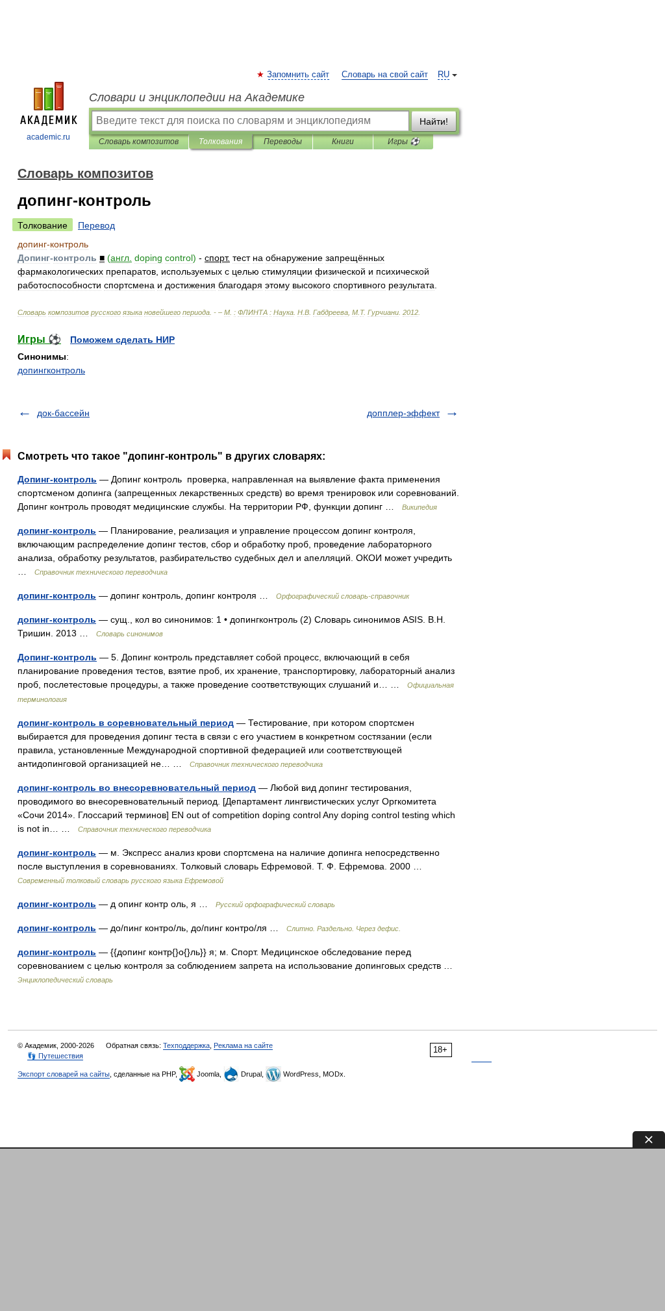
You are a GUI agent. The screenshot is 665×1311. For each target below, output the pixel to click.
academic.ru (48, 137)
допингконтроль (51, 370)
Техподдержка (186, 1045)
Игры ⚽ (404, 141)
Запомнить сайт (298, 74)
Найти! (434, 121)
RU (443, 74)
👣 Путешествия (55, 1056)
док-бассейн (63, 413)
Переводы (283, 141)
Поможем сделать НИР (122, 339)
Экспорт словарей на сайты (64, 1074)
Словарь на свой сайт (385, 74)
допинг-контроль (57, 530)
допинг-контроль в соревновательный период (126, 723)
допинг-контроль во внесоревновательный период (137, 787)
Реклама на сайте (243, 1045)
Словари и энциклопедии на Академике (197, 97)
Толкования (220, 141)
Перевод (96, 225)
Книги (343, 141)
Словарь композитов (139, 141)
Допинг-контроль (57, 479)
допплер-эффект (403, 413)
